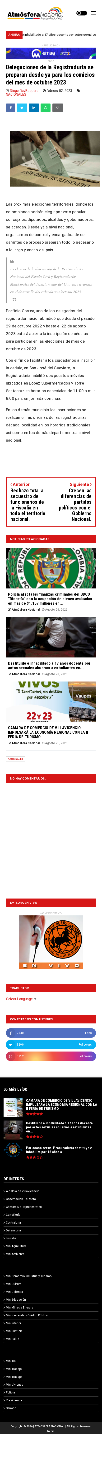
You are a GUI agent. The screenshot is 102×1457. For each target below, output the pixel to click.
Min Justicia (14, 1331)
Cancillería (13, 1214)
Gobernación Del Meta (21, 1199)
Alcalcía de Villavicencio (22, 1191)
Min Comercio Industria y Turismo (28, 1276)
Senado (11, 1408)
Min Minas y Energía (19, 1307)
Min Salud (12, 1339)
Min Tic (11, 1361)
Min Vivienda (14, 1384)
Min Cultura (13, 1284)
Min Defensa (14, 1292)
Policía (10, 1392)
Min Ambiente (15, 1254)
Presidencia (14, 1400)
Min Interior (13, 1323)
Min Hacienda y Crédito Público (27, 1315)
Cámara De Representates (24, 1207)
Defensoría (13, 1230)
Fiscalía (11, 1238)
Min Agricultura (16, 1246)
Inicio (51, 1431)
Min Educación (16, 1299)
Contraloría (13, 1222)
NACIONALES (16, 94)
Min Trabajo (14, 1369)
